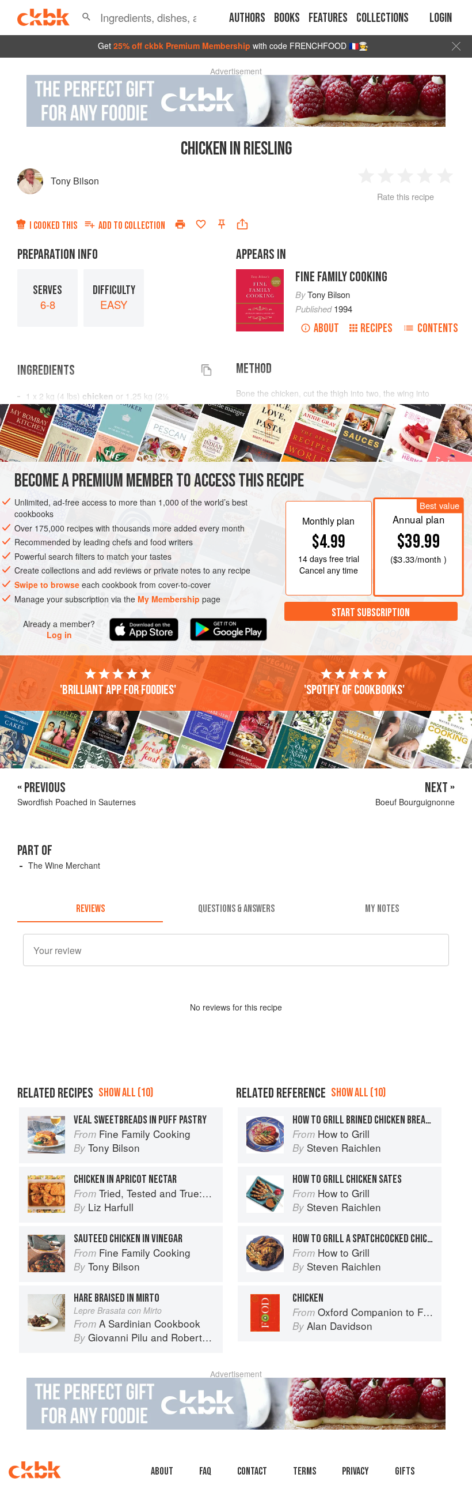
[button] (86, 17)
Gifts (404, 1471)
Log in (59, 634)
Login (440, 18)
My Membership (169, 599)
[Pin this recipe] (221, 224)
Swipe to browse (46, 584)
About (326, 328)
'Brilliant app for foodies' (118, 690)
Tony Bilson (75, 180)
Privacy (355, 1471)
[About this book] (260, 274)
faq (205, 1471)
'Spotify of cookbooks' (354, 690)
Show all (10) (125, 1092)
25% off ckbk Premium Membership (181, 45)
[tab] (90, 908)
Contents (437, 328)
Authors (247, 18)
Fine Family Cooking (341, 277)
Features (328, 18)
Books (287, 18)
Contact (252, 1471)
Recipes (376, 328)
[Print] (180, 224)
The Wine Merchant (64, 865)
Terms (304, 1471)
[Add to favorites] (201, 224)
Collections (382, 18)
